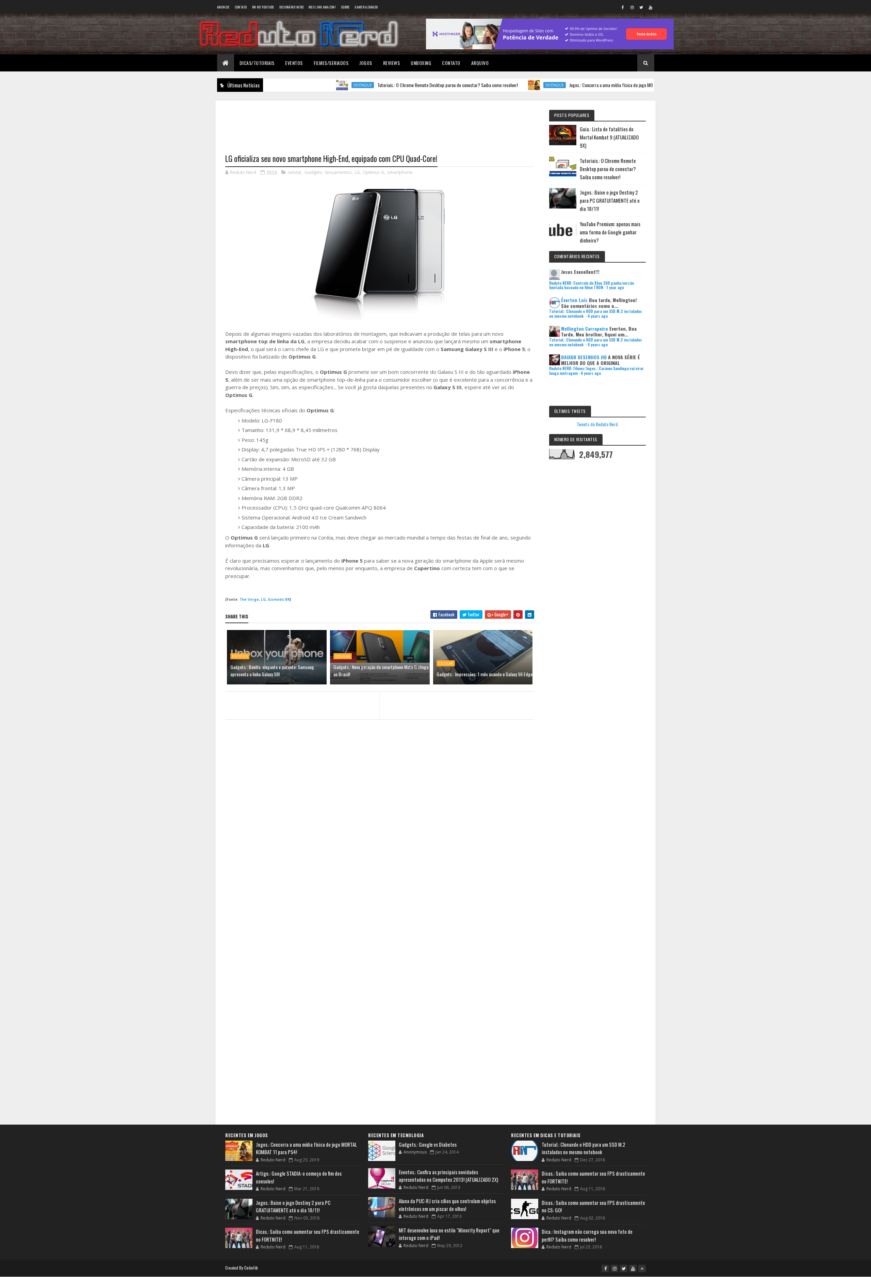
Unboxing (421, 62)
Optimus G (373, 172)
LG (357, 172)
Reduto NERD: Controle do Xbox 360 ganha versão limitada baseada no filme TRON (591, 285)
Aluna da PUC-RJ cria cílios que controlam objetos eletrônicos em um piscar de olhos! (447, 1204)
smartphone (400, 172)
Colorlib (251, 1268)
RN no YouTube (263, 7)
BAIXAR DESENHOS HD (584, 357)
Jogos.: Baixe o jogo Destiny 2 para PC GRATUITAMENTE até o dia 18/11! (610, 200)
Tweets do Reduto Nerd (597, 424)
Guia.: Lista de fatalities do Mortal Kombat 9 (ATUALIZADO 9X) (609, 137)
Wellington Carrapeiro (584, 328)
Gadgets (313, 172)
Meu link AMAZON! (322, 7)
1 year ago (615, 287)
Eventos (294, 62)
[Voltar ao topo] (642, 1268)
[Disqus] (379, 856)
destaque (323, 85)
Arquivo (480, 62)
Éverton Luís (574, 299)
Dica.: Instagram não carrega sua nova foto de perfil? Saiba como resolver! (587, 1235)
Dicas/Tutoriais (257, 62)
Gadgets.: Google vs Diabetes (428, 1144)
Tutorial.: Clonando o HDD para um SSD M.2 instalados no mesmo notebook (583, 1148)
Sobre (345, 7)
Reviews (391, 62)
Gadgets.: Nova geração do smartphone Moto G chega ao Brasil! (380, 670)
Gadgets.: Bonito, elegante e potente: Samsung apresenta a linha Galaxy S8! (272, 670)
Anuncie (223, 7)
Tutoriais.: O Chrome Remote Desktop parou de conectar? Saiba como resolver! (408, 84)
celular (295, 172)
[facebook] (623, 7)
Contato (241, 7)
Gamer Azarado (366, 7)
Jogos (365, 62)
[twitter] (641, 7)
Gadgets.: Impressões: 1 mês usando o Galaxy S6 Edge (484, 674)
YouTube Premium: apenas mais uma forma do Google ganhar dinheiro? (610, 232)
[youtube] (650, 7)
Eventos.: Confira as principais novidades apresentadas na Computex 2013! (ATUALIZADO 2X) (448, 1175)
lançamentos (338, 172)
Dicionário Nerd (291, 7)
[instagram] (632, 7)
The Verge (249, 599)
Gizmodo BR (279, 599)
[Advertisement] (379, 122)
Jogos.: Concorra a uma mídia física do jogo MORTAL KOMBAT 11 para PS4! (596, 84)
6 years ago (598, 316)
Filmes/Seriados (331, 62)
